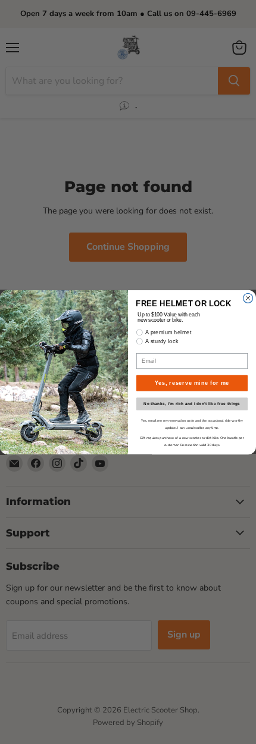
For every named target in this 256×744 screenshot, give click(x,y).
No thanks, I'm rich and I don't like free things (191, 403)
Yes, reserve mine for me (192, 382)
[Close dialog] (248, 298)
